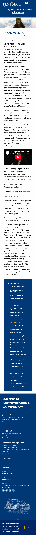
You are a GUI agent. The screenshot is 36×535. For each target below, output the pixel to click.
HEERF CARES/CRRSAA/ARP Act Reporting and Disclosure (15, 450)
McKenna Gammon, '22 (17, 336)
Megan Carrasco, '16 (17, 339)
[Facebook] (3, 490)
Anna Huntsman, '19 (17, 295)
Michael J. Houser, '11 (17, 348)
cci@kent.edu (7, 479)
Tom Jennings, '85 (16, 376)
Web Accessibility (7, 458)
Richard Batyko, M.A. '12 (18, 370)
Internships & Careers (12, 38)
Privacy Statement (7, 454)
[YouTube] (6, 490)
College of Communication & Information (18, 11)
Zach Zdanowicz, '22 (17, 387)
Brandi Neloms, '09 (16, 298)
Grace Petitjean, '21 (16, 312)
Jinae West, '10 (15, 322)
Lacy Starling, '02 (16, 329)
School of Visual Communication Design (13, 422)
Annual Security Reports (9, 445)
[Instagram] (13, 490)
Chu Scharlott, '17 (16, 305)
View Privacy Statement (10, 531)
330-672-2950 (7, 473)
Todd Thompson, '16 (16, 373)
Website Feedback (7, 438)
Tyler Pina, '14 (14, 380)
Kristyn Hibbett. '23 (17, 325)
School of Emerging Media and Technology (14, 417)
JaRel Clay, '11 (14, 315)
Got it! (29, 527)
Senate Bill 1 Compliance (9, 456)
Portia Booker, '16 (16, 363)
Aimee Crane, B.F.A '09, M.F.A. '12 (18, 291)
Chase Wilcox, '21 (16, 302)
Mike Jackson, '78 (16, 351)
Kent (5, 36)
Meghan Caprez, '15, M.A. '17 (18, 343)
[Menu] (30, 3)
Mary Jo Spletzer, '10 (17, 332)
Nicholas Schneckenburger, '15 (17, 359)
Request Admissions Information (11, 433)
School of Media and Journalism (11, 419)
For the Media (6, 436)
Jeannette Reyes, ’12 (17, 319)
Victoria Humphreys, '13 (18, 383)
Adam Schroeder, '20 (17, 286)
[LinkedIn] (10, 490)
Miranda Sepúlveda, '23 (18, 354)
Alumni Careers (23, 38)
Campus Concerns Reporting (10, 447)
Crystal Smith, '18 (16, 309)
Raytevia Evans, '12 (16, 366)
